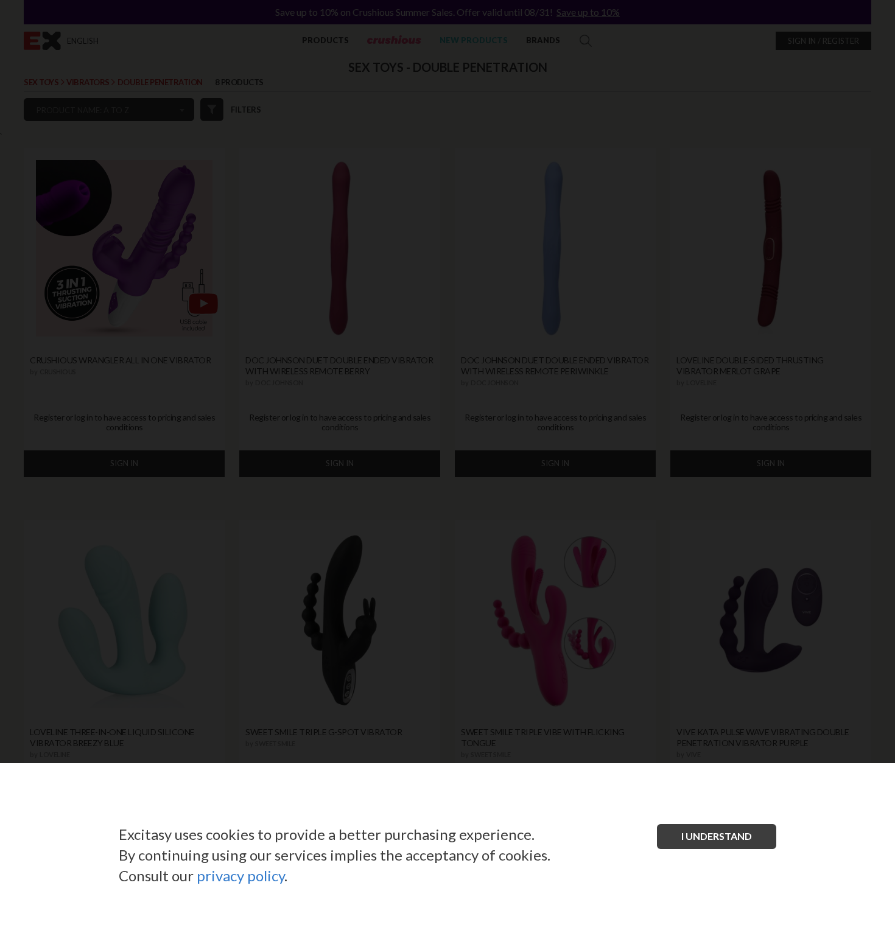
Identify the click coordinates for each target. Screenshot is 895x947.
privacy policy (240, 875)
